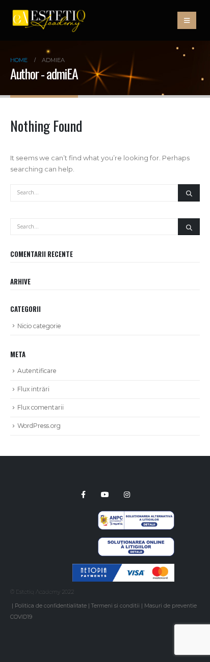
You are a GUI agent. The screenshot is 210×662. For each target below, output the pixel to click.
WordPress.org (39, 425)
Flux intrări (33, 389)
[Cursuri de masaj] (117, 567)
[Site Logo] (48, 20)
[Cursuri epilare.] (117, 577)
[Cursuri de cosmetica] (117, 558)
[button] (186, 20)
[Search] (189, 193)
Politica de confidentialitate (51, 605)
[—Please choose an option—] (117, 549)
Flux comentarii (40, 407)
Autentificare (37, 371)
